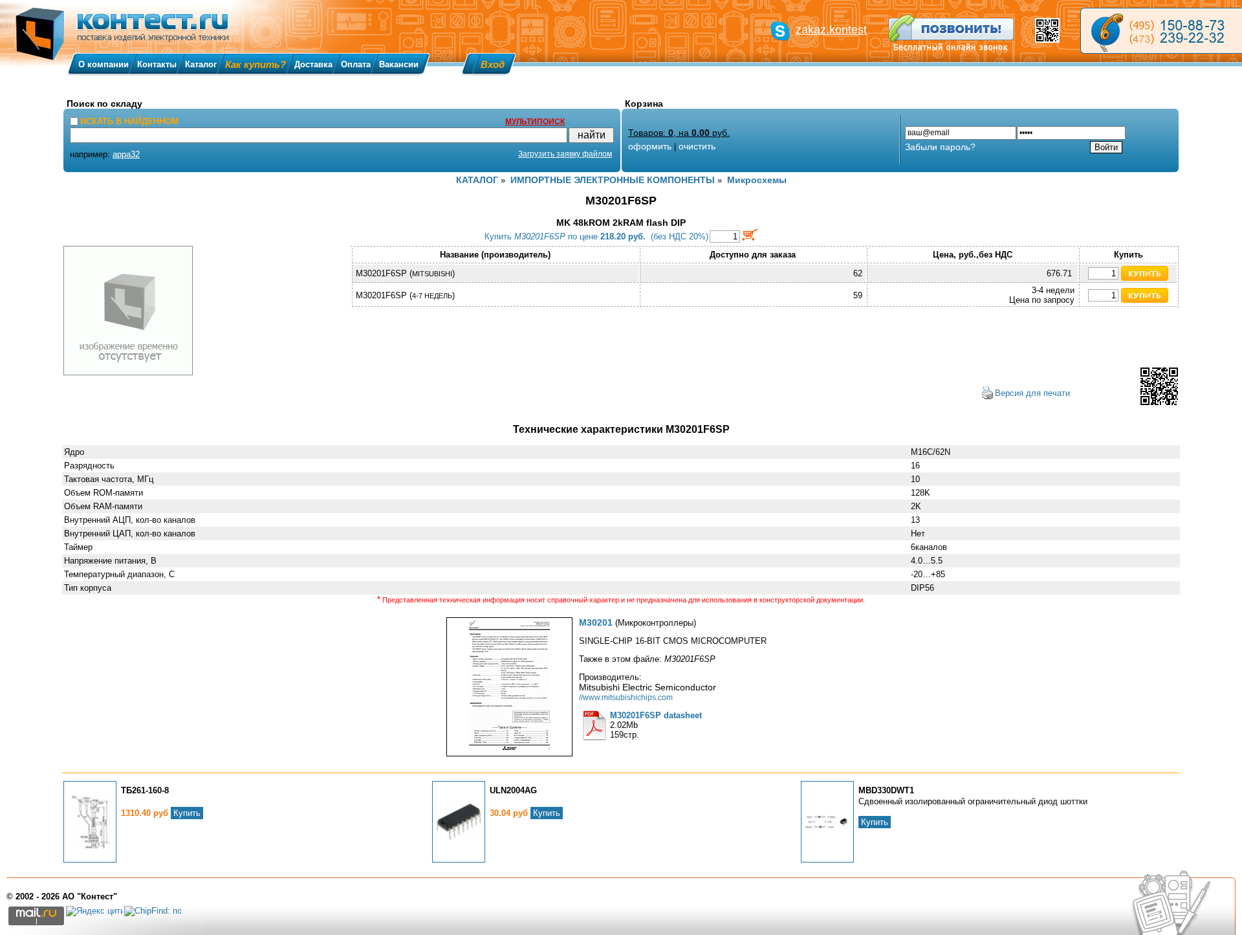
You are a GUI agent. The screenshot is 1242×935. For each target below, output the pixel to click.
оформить (649, 146)
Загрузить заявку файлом (565, 154)
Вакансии (399, 64)
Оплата (356, 64)
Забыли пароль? (940, 147)
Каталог (201, 64)
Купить (187, 813)
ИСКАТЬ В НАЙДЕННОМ (129, 121)
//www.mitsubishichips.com (626, 697)
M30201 (596, 622)
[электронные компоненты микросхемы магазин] (1161, 31)
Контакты (157, 64)
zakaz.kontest (831, 29)
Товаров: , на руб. (679, 132)
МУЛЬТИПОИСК (535, 121)
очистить (697, 146)
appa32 (126, 154)
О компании (103, 64)
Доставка (313, 64)
